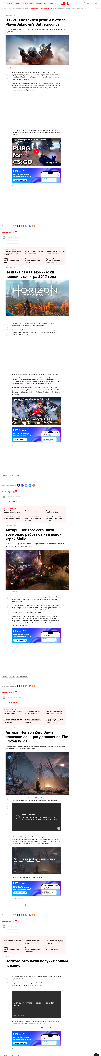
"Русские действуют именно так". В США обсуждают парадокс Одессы (54, 260)
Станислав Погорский (18, 932)
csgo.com (11, 67)
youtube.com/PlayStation (18, 317)
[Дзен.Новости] (18, 225)
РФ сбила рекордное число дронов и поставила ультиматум (33, 713)
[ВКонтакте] (29, 225)
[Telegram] (26, 225)
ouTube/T (22, 905)
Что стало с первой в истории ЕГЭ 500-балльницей (34, 252)
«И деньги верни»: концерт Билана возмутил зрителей (12, 517)
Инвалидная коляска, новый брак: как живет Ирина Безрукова (12, 253)
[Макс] (22, 225)
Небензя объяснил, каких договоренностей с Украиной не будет (55, 518)
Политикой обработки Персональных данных (40, 8)
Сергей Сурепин (16, 185)
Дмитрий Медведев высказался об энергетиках (12, 511)
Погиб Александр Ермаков (33, 511)
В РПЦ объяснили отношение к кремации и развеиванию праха (13, 260)
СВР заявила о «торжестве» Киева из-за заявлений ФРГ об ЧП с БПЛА (34, 260)
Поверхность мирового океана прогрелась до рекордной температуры (13, 720)
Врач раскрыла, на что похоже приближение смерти (55, 252)
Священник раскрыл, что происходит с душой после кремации (33, 518)
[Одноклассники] (33, 225)
